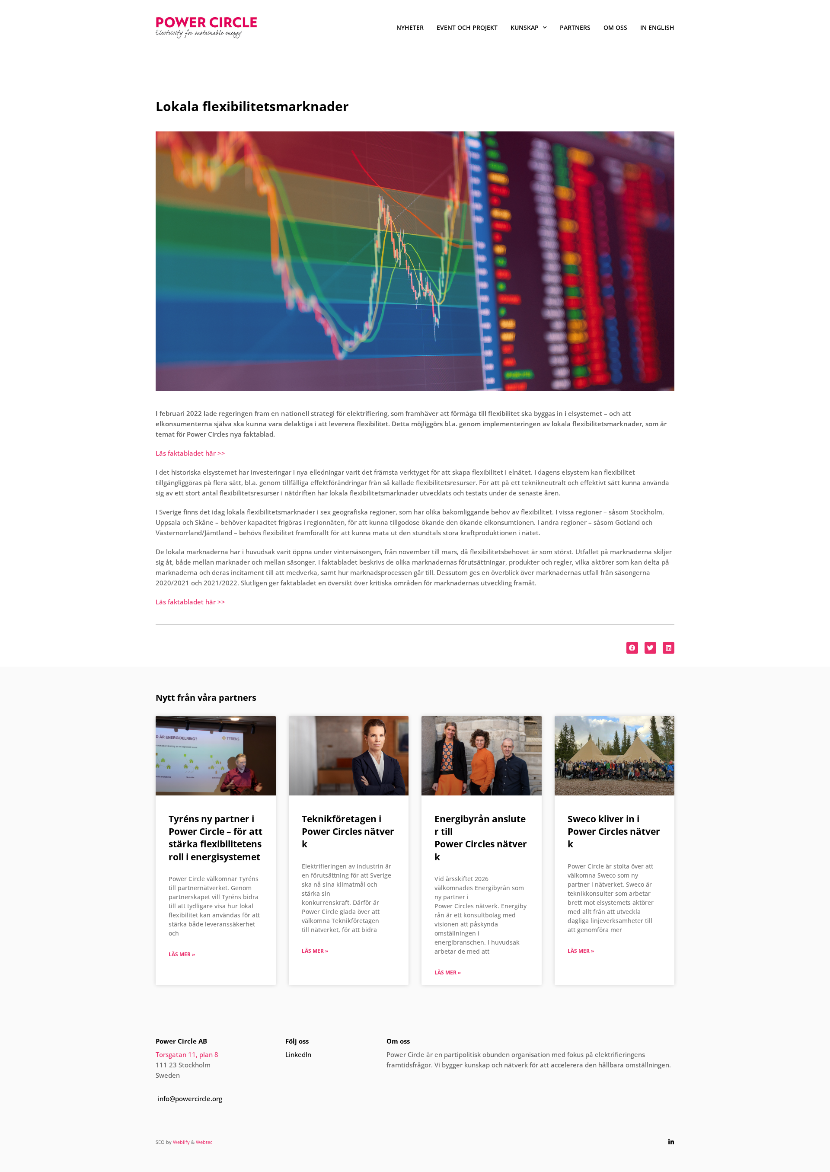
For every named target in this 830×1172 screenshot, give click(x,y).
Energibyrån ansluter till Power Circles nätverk (480, 838)
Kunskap (525, 27)
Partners (575, 27)
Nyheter (410, 27)
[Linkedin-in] (671, 1142)
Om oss (615, 27)
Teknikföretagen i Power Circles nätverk (348, 831)
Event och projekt (467, 27)
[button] (632, 648)
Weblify (181, 1142)
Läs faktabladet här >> (190, 453)
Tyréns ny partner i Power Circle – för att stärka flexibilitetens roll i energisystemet (215, 838)
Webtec (204, 1142)
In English (657, 27)
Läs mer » (182, 954)
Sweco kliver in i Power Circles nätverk (614, 831)
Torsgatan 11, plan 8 (187, 1054)
